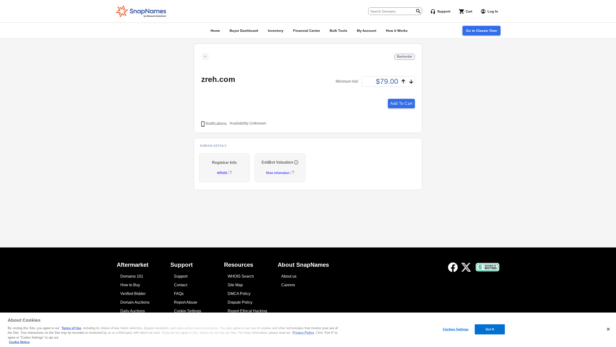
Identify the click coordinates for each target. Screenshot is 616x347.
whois (222, 173)
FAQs (179, 294)
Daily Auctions (132, 311)
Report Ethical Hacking (247, 311)
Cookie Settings (187, 311)
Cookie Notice (19, 342)
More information (277, 173)
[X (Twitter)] (466, 267)
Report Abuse (185, 302)
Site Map (235, 285)
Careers (288, 285)
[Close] (608, 329)
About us (288, 276)
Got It (490, 329)
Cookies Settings (455, 329)
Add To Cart (401, 103)
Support (180, 276)
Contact (180, 285)
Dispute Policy (240, 302)
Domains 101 (131, 276)
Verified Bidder (133, 294)
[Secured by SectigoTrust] (487, 267)
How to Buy (130, 285)
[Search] (418, 11)
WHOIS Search (241, 276)
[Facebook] (453, 267)
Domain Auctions (134, 302)
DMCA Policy (239, 294)
